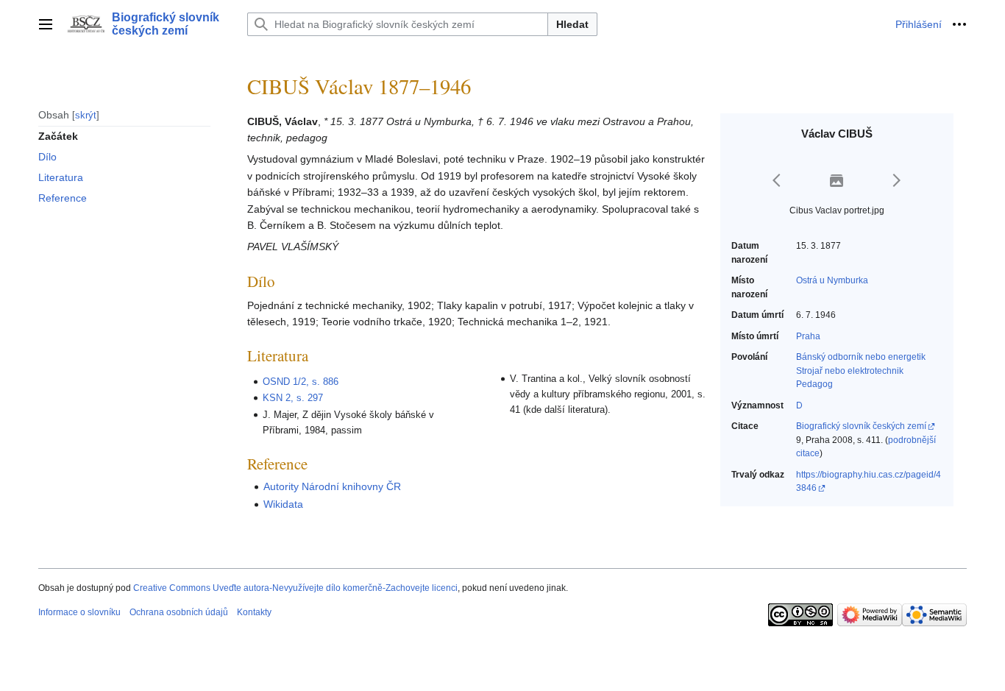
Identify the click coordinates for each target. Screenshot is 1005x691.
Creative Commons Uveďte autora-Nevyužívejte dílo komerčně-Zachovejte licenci (295, 588)
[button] (45, 24)
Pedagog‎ (814, 384)
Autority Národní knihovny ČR (332, 486)
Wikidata (283, 504)
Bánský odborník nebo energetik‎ (861, 357)
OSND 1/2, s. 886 (300, 381)
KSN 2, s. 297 (293, 397)
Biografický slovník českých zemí (861, 426)
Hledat (572, 24)
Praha (808, 336)
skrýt (85, 114)
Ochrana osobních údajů (178, 612)
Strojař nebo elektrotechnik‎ (849, 371)
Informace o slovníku (79, 612)
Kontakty (254, 612)
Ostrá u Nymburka (832, 280)
